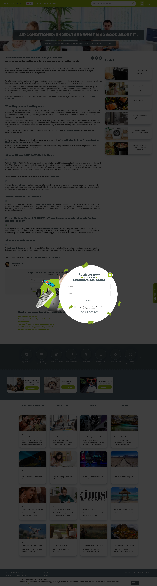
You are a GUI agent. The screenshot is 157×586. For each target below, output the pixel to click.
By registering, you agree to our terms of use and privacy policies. (90, 307)
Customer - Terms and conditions (89, 311)
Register (89, 301)
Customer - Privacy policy (89, 312)
